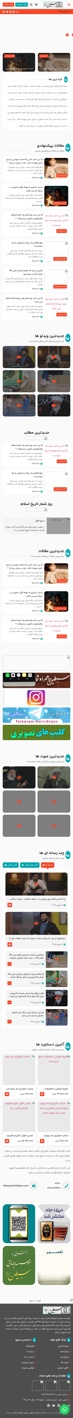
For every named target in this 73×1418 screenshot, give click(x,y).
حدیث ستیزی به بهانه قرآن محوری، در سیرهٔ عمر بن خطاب (19, 68)
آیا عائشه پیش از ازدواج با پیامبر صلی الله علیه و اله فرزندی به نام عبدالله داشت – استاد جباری (26, 976)
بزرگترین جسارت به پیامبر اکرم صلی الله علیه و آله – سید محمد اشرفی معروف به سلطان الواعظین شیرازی (26, 956)
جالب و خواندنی (9, 56)
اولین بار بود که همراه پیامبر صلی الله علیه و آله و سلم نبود (26, 272)
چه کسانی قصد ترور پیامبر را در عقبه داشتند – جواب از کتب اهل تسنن (38, 899)
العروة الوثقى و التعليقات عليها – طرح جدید (56, 1089)
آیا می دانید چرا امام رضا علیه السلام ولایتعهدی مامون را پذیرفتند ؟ (27, 216)
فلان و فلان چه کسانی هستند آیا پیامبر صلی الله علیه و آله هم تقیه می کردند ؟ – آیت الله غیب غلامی (26, 995)
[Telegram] (14, 12)
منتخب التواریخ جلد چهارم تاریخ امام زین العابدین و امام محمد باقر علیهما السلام (54, 1136)
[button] (67, 35)
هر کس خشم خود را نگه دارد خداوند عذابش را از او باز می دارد (28, 1014)
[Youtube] (7, 12)
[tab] (47, 865)
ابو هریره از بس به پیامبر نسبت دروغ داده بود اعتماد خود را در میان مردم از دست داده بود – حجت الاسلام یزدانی (37, 938)
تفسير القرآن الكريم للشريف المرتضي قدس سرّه (20, 1136)
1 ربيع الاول (40, 520)
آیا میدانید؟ (43, 56)
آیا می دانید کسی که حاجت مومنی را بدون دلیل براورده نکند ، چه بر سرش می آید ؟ (55, 68)
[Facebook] (4, 12)
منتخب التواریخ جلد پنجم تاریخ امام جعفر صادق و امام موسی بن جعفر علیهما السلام (19, 1089)
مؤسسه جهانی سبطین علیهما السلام (26, 1413)
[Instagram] (17, 12)
